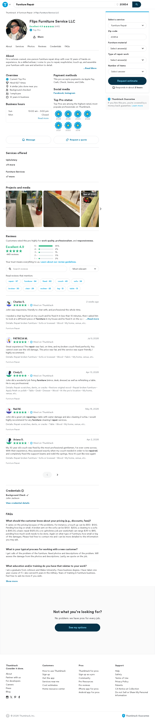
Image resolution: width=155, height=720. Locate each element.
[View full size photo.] (24, 209)
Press (8, 688)
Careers (10, 684)
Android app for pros (89, 692)
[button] (16, 29)
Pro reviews (84, 685)
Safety (118, 674)
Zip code (112, 31)
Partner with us (13, 677)
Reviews (42, 46)
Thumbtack (11, 13)
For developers (13, 681)
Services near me (50, 681)
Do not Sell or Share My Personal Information (131, 694)
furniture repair (26, 13)
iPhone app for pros (89, 689)
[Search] (136, 5)
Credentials (55, 46)
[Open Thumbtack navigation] (7, 4)
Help (117, 671)
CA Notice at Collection (127, 689)
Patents (119, 685)
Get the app (48, 678)
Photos (31, 46)
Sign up (46, 674)
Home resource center (53, 689)
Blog (8, 691)
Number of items (117, 65)
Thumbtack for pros (89, 671)
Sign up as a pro (87, 674)
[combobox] (64, 4)
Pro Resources (86, 681)
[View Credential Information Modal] (22, 490)
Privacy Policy (121, 681)
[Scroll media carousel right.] (101, 208)
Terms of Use (121, 678)
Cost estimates (50, 685)
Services (20, 46)
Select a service (116, 19)
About (9, 46)
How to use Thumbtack (54, 671)
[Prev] (47, 475)
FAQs (67, 46)
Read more (43, 118)
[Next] (57, 475)
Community (84, 678)
